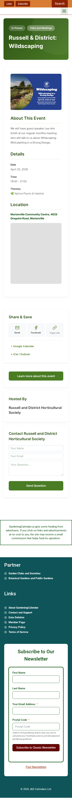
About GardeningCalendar (23, 607)
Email (17, 332)
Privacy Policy (17, 627)
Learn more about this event (36, 376)
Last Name (18, 688)
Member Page (17, 622)
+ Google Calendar (22, 346)
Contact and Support (20, 612)
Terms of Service (18, 632)
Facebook (36, 332)
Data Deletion (16, 617)
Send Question (36, 485)
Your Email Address (23, 704)
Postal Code (19, 719)
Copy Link (55, 332)
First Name (18, 672)
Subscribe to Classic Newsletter (36, 747)
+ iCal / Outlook (20, 354)
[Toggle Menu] (64, 11)
